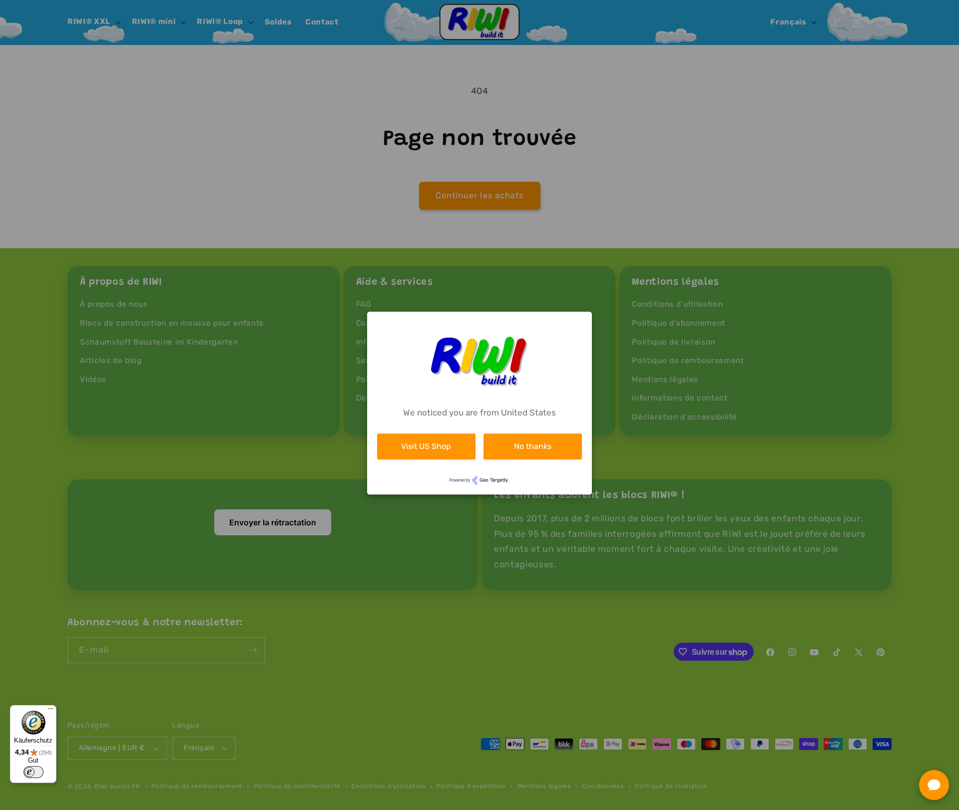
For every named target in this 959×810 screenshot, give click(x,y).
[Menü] (50, 711)
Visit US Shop (426, 446)
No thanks (532, 446)
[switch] (33, 772)
